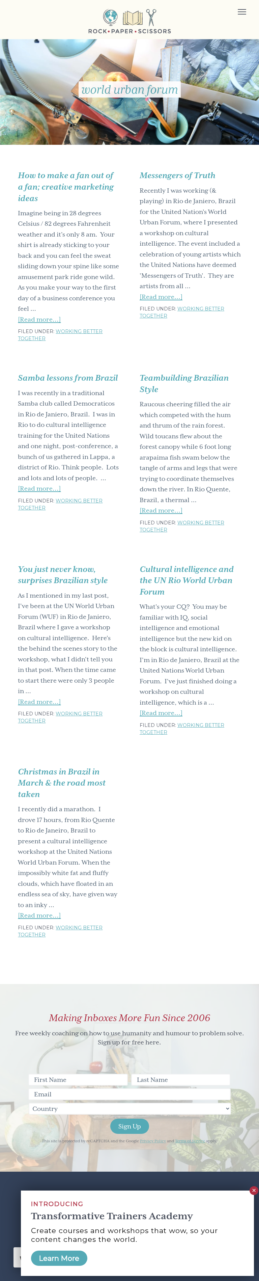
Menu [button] (234, 12)
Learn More (59, 1258)
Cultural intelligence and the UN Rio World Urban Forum (187, 581)
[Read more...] (39, 320)
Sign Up (129, 1126)
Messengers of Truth (177, 175)
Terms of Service (190, 1141)
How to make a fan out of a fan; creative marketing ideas (66, 187)
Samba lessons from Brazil (68, 378)
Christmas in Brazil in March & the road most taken (62, 783)
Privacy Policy (153, 1141)
